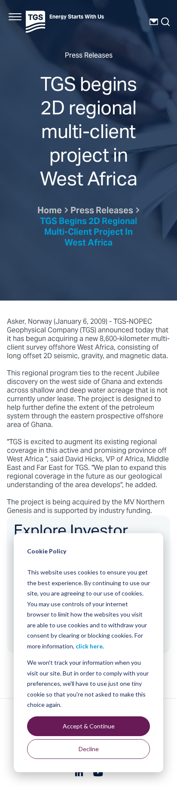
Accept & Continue (89, 726)
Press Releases (101, 211)
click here (89, 646)
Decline (89, 748)
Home (49, 211)
